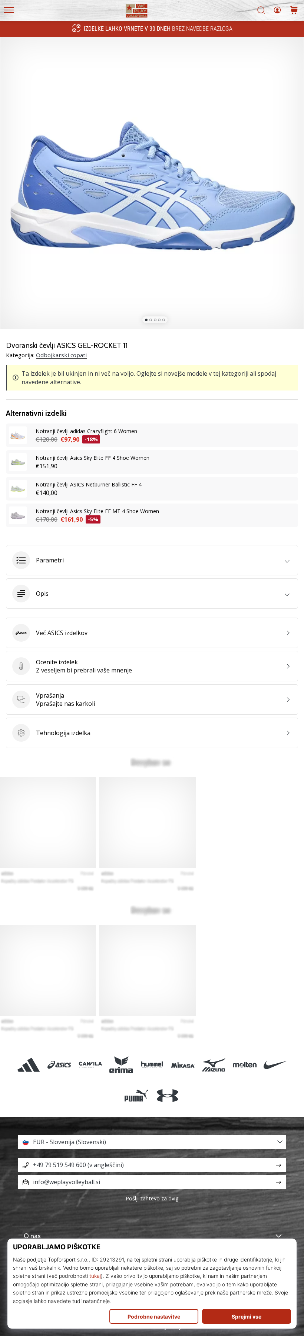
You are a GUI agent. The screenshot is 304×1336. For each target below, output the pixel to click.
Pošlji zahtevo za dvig (152, 1198)
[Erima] (121, 1064)
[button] (152, 560)
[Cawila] (90, 1064)
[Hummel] (151, 1064)
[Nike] (275, 1064)
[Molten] (244, 1064)
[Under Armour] (167, 1095)
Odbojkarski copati (61, 355)
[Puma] (136, 1095)
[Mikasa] (183, 1064)
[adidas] (28, 1064)
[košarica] (294, 11)
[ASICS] (59, 1064)
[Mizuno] (213, 1064)
